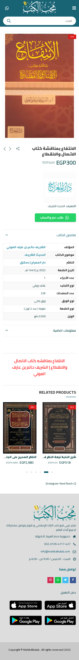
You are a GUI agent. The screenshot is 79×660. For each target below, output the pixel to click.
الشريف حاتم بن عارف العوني (26, 247)
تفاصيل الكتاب (66, 235)
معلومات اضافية (64, 330)
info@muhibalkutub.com (55, 551)
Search (9, 21)
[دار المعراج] (60, 187)
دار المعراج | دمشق (33, 262)
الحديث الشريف (56, 206)
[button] (52, 472)
